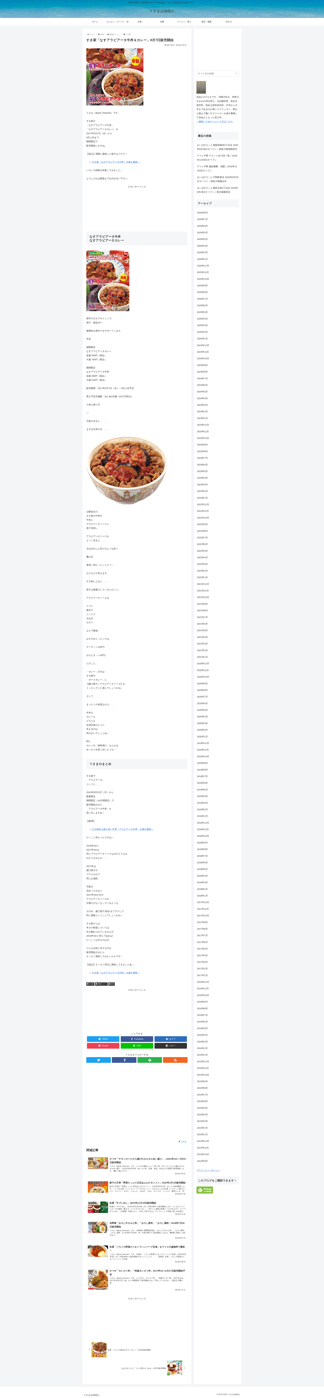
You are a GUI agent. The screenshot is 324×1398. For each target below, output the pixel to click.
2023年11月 (203, 431)
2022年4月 (202, 557)
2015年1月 (202, 1134)
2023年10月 (203, 438)
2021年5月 (202, 630)
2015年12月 (203, 1061)
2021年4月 (202, 637)
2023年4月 (202, 478)
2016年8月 (202, 1008)
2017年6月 (202, 942)
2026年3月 (202, 246)
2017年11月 (203, 909)
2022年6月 (202, 544)
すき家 (91, 984)
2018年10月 (203, 836)
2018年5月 (202, 869)
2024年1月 (202, 418)
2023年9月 (202, 444)
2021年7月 (202, 617)
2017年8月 (202, 929)
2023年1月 (202, 498)
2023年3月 (202, 484)
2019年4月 (202, 796)
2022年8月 (202, 531)
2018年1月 (202, 895)
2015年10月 (203, 1075)
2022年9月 (202, 524)
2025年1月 (202, 338)
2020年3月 (202, 723)
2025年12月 (203, 265)
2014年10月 (203, 1154)
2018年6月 (202, 862)
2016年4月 (202, 1035)
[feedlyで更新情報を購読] (149, 1060)
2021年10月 (203, 597)
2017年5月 (202, 948)
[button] (236, 73)
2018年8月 (202, 849)
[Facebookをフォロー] (124, 1060)
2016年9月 (202, 1002)
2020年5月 (202, 710)
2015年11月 (203, 1068)
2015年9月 (202, 1081)
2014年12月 (203, 1141)
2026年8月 (202, 212)
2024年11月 (203, 352)
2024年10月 (203, 358)
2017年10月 (203, 915)
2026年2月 (202, 252)
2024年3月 (202, 405)
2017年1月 (202, 975)
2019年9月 (202, 763)
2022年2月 (202, 571)
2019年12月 (203, 743)
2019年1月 (202, 816)
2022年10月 (203, 517)
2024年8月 (202, 372)
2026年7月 (202, 219)
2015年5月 (202, 1108)
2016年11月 (203, 988)
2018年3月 (202, 882)
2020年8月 (202, 690)
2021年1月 (202, 657)
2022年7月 (202, 537)
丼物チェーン (102, 984)
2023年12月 (203, 425)
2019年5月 (202, 789)
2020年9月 (202, 683)
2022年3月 (202, 564)
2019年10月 (203, 756)
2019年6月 (202, 783)
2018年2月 (202, 889)
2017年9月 (202, 922)
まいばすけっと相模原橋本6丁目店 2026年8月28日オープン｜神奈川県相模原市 (217, 147)
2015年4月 (202, 1114)
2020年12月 (203, 663)
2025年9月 (202, 285)
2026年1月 (202, 259)
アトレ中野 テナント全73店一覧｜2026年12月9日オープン (217, 157)
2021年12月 (203, 584)
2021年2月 (202, 650)
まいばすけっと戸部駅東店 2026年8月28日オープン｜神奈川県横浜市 (217, 179)
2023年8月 (202, 451)
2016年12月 (203, 982)
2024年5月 (202, 391)
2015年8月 (202, 1088)
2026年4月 (202, 239)
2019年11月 (203, 749)
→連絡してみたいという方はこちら (214, 121)
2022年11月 (203, 511)
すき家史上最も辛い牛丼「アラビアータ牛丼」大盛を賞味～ (122, 829)
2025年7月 (202, 299)
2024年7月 (202, 378)
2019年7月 (202, 776)
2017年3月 (202, 962)
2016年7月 (202, 1015)
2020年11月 (203, 670)
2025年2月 (202, 332)
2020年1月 (202, 736)
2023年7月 (202, 458)
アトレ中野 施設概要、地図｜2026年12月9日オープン (217, 168)
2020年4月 (202, 716)
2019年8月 (202, 769)
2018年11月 (203, 829)
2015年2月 (202, 1128)
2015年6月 (202, 1101)
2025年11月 (203, 272)
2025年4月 (202, 318)
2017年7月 (202, 935)
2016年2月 (202, 1048)
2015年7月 (202, 1094)
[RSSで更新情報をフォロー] (175, 1060)
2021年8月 (202, 610)
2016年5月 (202, 1028)
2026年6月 (202, 226)
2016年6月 (202, 1021)
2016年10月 (203, 995)
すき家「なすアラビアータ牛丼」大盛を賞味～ (116, 162)
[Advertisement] (137, 206)
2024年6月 (202, 385)
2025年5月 (202, 312)
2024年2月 (202, 411)
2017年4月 (202, 955)
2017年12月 (203, 902)
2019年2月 (202, 809)
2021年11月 (203, 590)
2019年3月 (202, 803)
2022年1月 (202, 577)
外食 (112, 984)
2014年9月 (202, 1161)
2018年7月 (202, 856)
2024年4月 (202, 398)
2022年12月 (203, 504)
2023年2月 (202, 491)
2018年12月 (203, 823)
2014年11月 (203, 1147)
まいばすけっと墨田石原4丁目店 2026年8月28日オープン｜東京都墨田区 (217, 190)
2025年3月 (202, 325)
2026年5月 (202, 232)
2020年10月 (203, 677)
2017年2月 (202, 968)
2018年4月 (202, 876)
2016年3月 (202, 1041)
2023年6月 (202, 464)
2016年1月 (202, 1055)
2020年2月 (202, 730)
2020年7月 (202, 696)
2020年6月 (202, 703)
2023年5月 (202, 471)
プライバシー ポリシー (208, 1170)
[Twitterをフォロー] (98, 1060)
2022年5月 (202, 551)
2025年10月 (203, 279)
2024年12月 (203, 345)
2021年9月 (202, 604)
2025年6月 (202, 305)
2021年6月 (202, 624)
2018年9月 (202, 842)
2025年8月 (202, 292)
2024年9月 (202, 365)
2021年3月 (202, 643)
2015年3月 (202, 1121)
